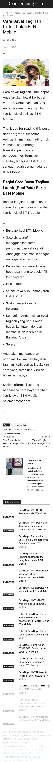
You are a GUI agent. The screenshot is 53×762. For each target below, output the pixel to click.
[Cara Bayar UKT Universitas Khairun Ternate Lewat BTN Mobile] (10, 676)
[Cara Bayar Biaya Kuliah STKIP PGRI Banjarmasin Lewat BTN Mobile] (10, 648)
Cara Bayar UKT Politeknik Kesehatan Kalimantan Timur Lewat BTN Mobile (33, 526)
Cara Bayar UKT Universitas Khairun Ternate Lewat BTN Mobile (34, 676)
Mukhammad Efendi (33, 462)
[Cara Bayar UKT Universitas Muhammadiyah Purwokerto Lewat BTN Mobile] (10, 574)
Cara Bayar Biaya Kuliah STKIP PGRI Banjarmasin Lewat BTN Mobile (32, 648)
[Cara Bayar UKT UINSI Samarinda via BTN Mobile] (10, 513)
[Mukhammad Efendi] (14, 475)
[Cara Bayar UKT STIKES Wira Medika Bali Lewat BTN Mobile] (10, 604)
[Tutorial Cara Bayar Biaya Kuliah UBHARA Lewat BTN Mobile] (10, 634)
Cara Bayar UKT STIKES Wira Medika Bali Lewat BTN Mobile (34, 604)
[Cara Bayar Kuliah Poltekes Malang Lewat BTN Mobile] (10, 591)
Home (5, 13)
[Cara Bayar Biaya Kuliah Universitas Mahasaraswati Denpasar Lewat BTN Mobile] (10, 540)
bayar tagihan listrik (19, 425)
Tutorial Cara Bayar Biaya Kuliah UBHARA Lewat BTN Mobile (33, 634)
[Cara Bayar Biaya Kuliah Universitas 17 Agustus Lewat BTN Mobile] (10, 662)
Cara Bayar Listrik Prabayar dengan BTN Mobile (13, 443)
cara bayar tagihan (12, 433)
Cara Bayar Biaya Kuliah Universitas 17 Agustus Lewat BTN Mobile (31, 662)
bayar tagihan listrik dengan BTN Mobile (20, 429)
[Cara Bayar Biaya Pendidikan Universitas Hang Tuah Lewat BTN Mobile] (10, 557)
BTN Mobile (15, 13)
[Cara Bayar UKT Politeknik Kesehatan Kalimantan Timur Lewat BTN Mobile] (10, 526)
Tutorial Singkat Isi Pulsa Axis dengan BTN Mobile (39, 443)
